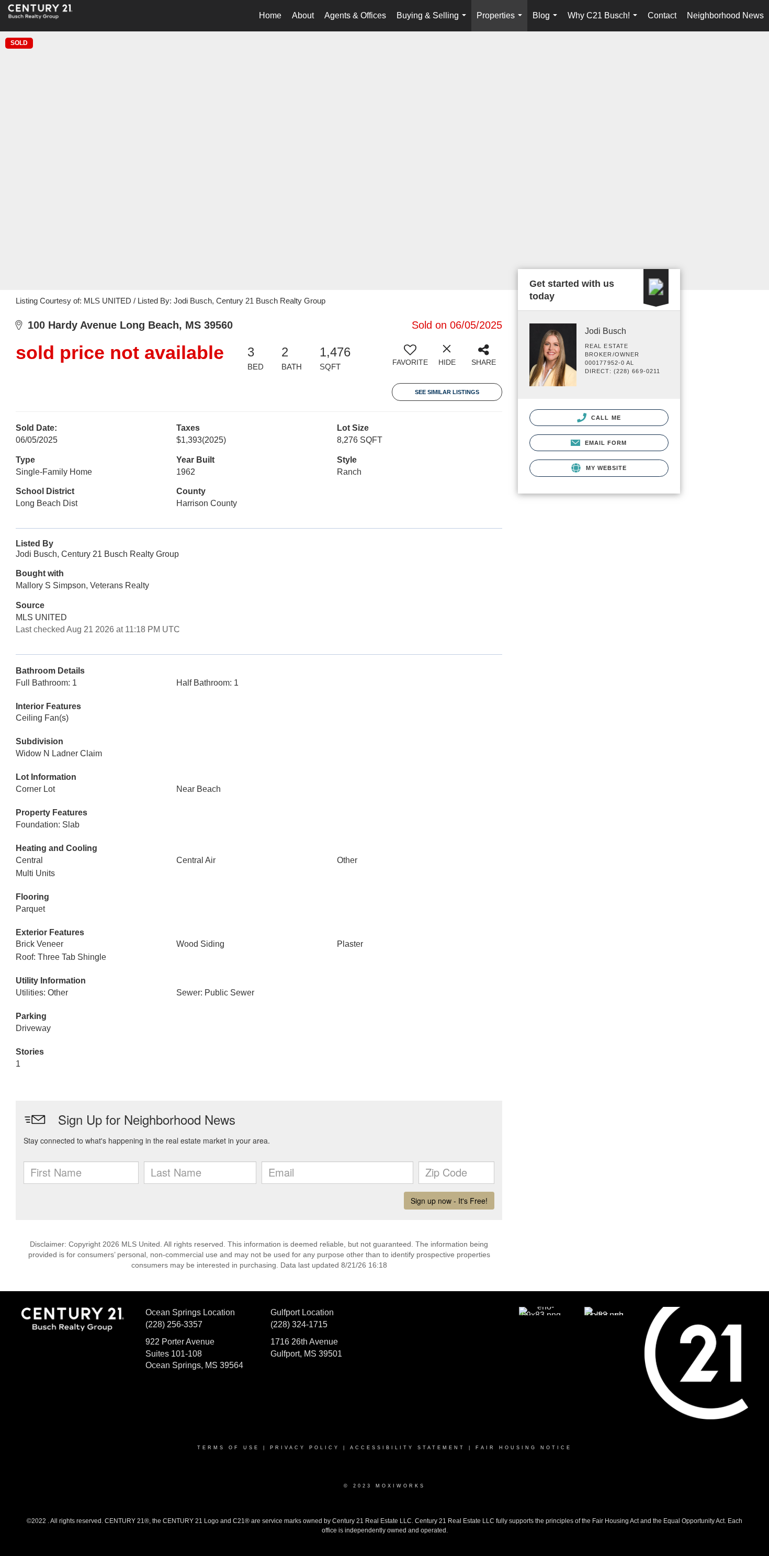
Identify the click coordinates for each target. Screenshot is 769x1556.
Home (270, 15)
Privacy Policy (305, 1447)
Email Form (604, 443)
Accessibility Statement (407, 1447)
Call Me (605, 418)
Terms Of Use (228, 1447)
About (303, 15)
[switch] (410, 359)
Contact (662, 15)
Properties (501, 21)
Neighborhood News (725, 15)
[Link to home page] (45, 15)
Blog (547, 21)
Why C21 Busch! (604, 21)
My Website (605, 468)
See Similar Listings (447, 392)
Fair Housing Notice (524, 1447)
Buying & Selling (433, 21)
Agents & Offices (355, 15)
